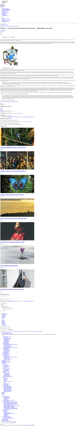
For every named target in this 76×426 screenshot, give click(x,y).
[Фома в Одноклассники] (5, 314)
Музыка (5, 380)
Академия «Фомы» (5, 10)
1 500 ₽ (1, 109)
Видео (3, 394)
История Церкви (6, 369)
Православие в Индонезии (8, 390)
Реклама (3, 321)
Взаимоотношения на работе (8, 376)
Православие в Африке (7, 386)
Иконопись (5, 379)
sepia (4, 31)
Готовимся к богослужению (6, 416)
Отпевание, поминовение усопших (9, 413)
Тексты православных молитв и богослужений (9, 421)
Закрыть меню (3, 5)
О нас (3, 319)
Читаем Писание (6, 340)
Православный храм (5, 352)
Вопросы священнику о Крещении (9, 407)
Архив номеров (4, 325)
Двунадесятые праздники (7, 345)
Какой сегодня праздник (5, 18)
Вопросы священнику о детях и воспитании (10, 403)
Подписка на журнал (5, 15)
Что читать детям (6, 357)
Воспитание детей (5, 354)
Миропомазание (6, 414)
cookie (10, 334)
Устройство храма (6, 353)
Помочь (3, 4)
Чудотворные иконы (7, 351)
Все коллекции (4, 21)
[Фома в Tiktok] (3, 315)
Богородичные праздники (8, 346)
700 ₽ (1, 108)
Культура (3, 377)
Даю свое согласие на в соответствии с (17, 116)
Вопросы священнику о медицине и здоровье (11, 408)
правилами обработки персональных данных (20, 331)
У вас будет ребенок (7, 358)
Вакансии (3, 323)
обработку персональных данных (13, 116)
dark (2, 31)
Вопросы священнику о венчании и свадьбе (10, 402)
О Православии (6, 367)
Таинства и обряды (5, 410)
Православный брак (7, 375)
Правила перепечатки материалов (7, 333)
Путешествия (4, 362)
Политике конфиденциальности (27, 425)
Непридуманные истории (6, 9)
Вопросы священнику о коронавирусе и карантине (11, 405)
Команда (3, 322)
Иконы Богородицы (7, 349)
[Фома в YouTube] (3, 316)
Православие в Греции (7, 388)
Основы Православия (5, 8)
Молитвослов (4, 13)
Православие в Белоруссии (8, 387)
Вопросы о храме (6, 409)
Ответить (3, 310)
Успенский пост (6, 398)
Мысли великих (6, 384)
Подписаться (10, 329)
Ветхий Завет (6, 337)
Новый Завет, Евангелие (7, 336)
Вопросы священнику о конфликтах (9, 406)
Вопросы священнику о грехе (8, 404)
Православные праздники (6, 343)
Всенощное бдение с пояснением (9, 418)
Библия (3, 335)
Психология (4, 371)
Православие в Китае (7, 391)
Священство (6, 415)
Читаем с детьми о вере (7, 355)
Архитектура (6, 378)
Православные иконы (5, 348)
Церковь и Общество (5, 420)
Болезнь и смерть (6, 372)
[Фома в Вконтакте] (4, 313)
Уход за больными (6, 373)
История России (6, 370)
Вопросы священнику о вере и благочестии (10, 401)
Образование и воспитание (6, 361)
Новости (3, 11)
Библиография (6, 342)
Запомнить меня (3, 303)
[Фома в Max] (3, 318)
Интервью (3, 392)
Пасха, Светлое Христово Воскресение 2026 (10, 344)
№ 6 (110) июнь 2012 (15, 101)
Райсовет (3, 19)
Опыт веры (5, 365)
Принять (33, 425)
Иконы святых (6, 350)
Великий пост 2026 (7, 397)
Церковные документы (5, 419)
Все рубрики (4, 14)
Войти (6, 24)
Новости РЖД (4, 363)
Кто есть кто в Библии (7, 338)
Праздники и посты (5, 396)
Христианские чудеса (7, 366)
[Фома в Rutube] (3, 317)
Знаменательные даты (7, 368)
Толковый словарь (6, 383)
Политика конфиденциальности (7, 332)
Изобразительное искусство (8, 381)
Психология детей (6, 356)
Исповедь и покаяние (7, 412)
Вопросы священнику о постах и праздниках (10, 347)
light (1, 31)
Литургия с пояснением (7, 417)
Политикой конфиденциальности (28, 116)
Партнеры (3, 324)
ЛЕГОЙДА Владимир (6, 101)
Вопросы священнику (5, 12)
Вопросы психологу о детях (8, 359)
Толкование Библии (7, 341)
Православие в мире (5, 385)
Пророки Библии (6, 339)
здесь (21, 113)
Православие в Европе (7, 389)
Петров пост (6, 399)
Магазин (3, 320)
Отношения (4, 360)
